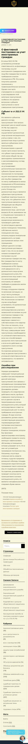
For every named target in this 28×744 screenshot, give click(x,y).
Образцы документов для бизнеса (13, 667)
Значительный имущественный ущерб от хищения (13, 595)
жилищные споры (10, 646)
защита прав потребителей (14, 650)
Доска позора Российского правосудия (13, 561)
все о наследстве (10, 643)
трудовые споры (9, 709)
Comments (9, 726)
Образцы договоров (11, 575)
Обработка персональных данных (13, 570)
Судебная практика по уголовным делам (12, 693)
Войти (5, 719)
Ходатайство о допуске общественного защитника (13, 603)
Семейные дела (9, 680)
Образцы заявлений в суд (13, 674)
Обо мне (6, 565)
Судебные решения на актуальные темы (12, 702)
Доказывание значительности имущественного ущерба (13, 587)
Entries (7, 722)
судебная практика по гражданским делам (12, 685)
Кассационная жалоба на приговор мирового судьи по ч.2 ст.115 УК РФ (13, 616)
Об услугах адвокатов (11, 662)
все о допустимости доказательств (11, 635)
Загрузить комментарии (14, 532)
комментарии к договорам (13, 656)
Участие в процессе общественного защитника (13, 609)
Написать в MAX (9, 30)
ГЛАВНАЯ (7, 556)
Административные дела (13, 628)
